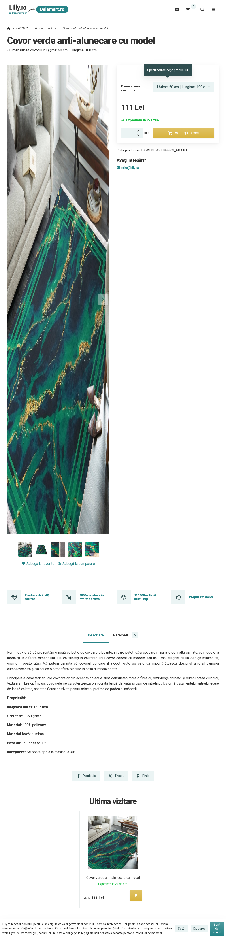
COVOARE (22, 28)
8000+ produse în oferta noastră (91, 597)
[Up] (139, 130)
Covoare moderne (46, 28)
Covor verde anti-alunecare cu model (113, 878)
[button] (103, 299)
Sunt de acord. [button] (217, 928)
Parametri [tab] (124, 635)
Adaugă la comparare (78, 564)
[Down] (139, 135)
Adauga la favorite (40, 564)
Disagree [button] (199, 928)
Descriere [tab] (96, 635)
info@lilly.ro (130, 168)
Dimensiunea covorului (130, 88)
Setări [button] (182, 928)
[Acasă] (38, 9)
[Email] (177, 9)
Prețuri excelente (201, 597)
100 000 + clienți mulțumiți (145, 597)
